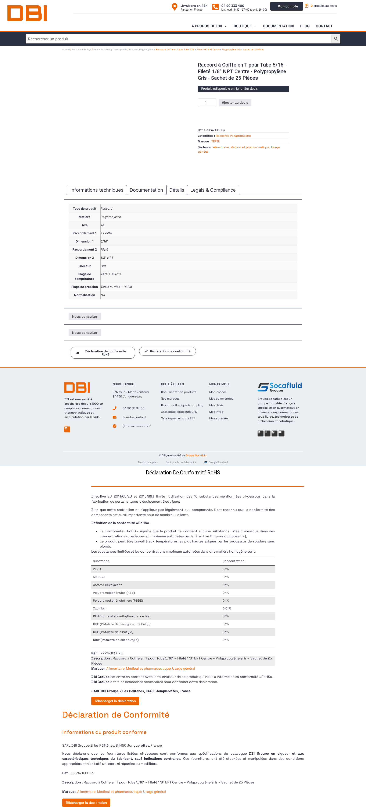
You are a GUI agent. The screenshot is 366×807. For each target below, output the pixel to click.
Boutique (242, 26)
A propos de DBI (206, 26)
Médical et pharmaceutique (249, 147)
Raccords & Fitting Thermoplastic (110, 49)
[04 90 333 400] (215, 7)
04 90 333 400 (232, 6)
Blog (305, 26)
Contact (324, 26)
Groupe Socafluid (196, 455)
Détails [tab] (176, 190)
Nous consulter (84, 316)
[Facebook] (274, 433)
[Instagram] (267, 433)
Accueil (66, 49)
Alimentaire (221, 147)
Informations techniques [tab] (96, 190)
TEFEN (215, 141)
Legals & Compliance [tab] (213, 190)
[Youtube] (281, 433)
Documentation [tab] (146, 190)
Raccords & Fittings (81, 49)
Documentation (278, 26)
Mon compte (287, 6)
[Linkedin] (67, 429)
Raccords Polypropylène (141, 49)
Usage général (183, 668)
